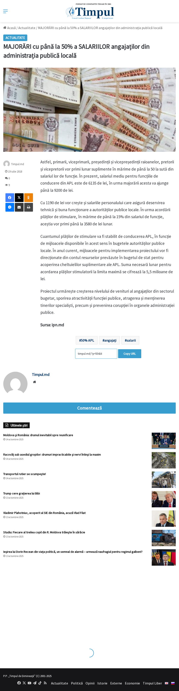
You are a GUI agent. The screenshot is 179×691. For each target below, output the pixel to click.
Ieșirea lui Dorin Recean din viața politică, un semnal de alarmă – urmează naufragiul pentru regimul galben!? (73, 552)
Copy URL (130, 354)
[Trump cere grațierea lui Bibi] (164, 499)
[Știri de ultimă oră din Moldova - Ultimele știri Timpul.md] (89, 11)
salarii (131, 340)
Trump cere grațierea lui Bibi (21, 493)
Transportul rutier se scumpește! (24, 474)
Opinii (90, 683)
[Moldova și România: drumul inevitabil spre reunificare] (164, 441)
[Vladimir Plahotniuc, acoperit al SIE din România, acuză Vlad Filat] (164, 518)
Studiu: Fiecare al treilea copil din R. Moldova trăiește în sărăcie (44, 532)
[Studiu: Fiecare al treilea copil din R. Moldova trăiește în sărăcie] (164, 538)
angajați (110, 340)
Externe (116, 683)
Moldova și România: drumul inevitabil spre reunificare (38, 435)
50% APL (87, 340)
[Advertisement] (89, 602)
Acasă (11, 28)
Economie (132, 683)
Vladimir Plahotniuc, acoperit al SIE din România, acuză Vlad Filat (44, 513)
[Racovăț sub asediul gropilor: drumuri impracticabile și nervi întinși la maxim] (164, 460)
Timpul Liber (152, 683)
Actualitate (26, 28)
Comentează (89, 408)
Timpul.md (17, 164)
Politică (77, 683)
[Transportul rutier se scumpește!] (164, 480)
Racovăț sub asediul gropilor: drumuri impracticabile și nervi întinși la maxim (52, 454)
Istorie (102, 683)
